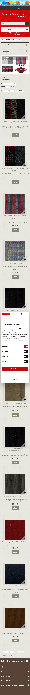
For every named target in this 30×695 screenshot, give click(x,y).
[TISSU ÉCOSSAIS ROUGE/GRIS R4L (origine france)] (15, 204)
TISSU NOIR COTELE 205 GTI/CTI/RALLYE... (15, 311)
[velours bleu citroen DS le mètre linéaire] (15, 574)
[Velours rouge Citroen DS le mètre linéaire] (15, 530)
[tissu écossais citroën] (15, 251)
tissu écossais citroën (15, 263)
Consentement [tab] (6, 318)
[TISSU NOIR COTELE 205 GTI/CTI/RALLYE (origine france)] (15, 298)
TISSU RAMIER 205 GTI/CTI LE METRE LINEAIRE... (15, 122)
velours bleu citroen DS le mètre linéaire (15, 586)
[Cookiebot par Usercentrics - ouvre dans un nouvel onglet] (21, 314)
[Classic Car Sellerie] (15, 14)
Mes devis (6, 51)
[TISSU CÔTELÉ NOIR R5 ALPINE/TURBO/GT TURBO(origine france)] (15, 437)
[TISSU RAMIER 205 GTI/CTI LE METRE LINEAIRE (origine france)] (15, 109)
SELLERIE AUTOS (10, 39)
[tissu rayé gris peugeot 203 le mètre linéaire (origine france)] (15, 484)
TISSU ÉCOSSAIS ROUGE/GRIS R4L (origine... (15, 217)
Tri (1, 83)
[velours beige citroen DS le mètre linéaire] (15, 618)
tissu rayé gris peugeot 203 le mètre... (15, 496)
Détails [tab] (14, 318)
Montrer (3, 86)
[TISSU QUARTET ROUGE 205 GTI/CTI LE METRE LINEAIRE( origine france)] (15, 156)
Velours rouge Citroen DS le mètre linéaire (15, 542)
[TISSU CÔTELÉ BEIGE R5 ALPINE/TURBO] (15, 391)
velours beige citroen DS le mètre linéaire (15, 630)
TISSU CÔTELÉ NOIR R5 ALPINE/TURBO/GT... (15, 450)
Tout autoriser (15, 368)
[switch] (26, 351)
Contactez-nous (19, 7)
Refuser (15, 379)
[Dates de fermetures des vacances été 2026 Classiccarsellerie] (15, 3)
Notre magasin (9, 45)
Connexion (25, 6)
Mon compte (5, 681)
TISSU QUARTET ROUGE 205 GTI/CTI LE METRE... (15, 169)
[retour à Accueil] (2, 40)
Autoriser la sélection (15, 374)
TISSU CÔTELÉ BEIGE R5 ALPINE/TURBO (15, 403)
